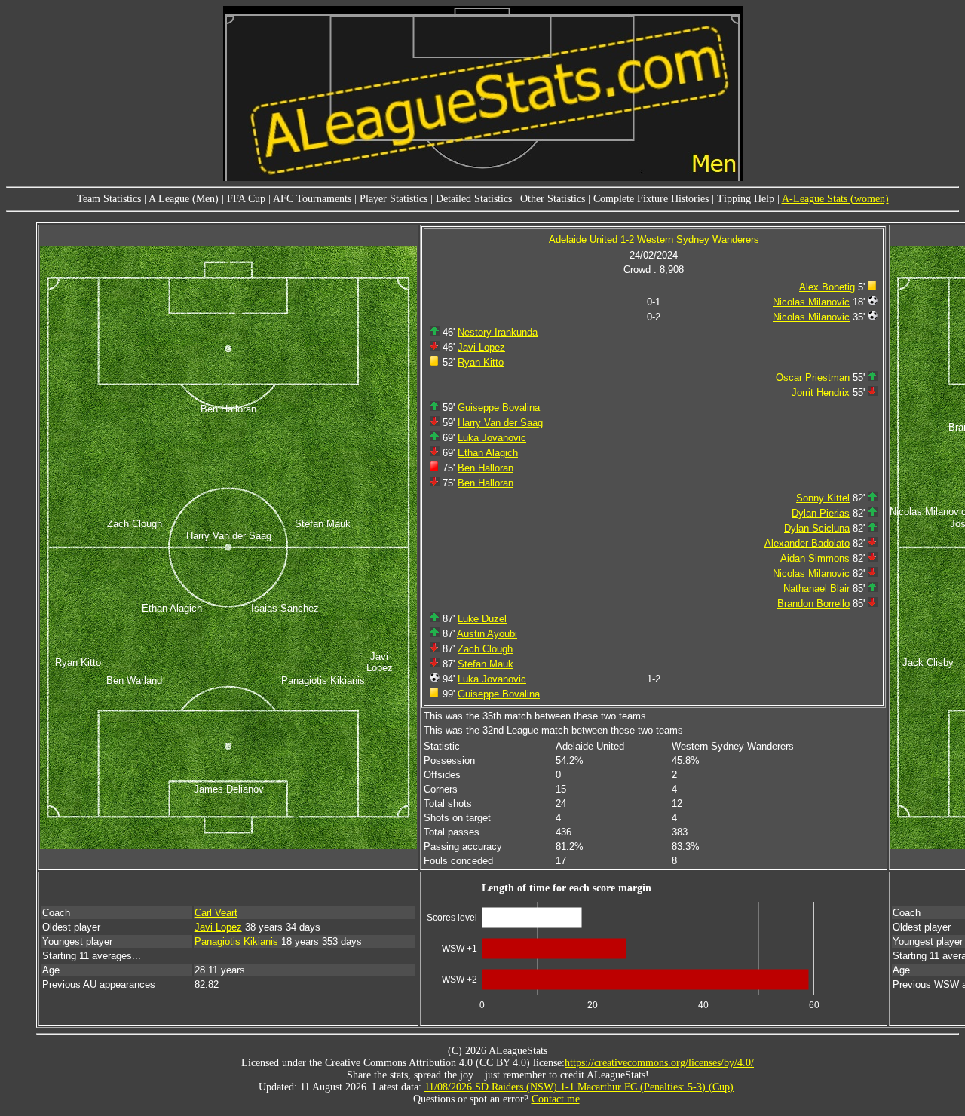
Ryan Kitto (481, 362)
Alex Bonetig (827, 287)
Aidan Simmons (815, 558)
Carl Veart (216, 912)
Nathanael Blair (816, 588)
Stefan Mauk (485, 664)
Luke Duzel (482, 618)
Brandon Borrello (813, 603)
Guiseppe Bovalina (499, 407)
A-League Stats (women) (835, 198)
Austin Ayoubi (487, 633)
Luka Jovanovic (492, 437)
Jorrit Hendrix (821, 392)
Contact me (556, 1099)
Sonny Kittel (823, 498)
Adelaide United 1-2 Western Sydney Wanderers (654, 239)
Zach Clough (485, 649)
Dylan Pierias (821, 513)
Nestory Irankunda (498, 332)
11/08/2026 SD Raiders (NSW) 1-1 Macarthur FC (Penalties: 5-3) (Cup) (579, 1087)
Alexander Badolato (807, 543)
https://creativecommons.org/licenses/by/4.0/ (659, 1062)
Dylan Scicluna (817, 528)
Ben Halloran (485, 468)
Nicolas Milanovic (811, 302)
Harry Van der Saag (500, 422)
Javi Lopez (481, 347)
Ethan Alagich (488, 452)
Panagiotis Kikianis (236, 941)
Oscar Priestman (813, 377)
